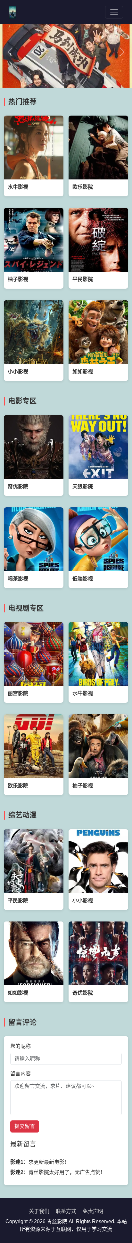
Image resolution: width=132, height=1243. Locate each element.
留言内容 (20, 1073)
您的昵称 (20, 1046)
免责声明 (93, 1211)
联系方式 (66, 1211)
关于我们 (39, 1211)
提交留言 (24, 1126)
